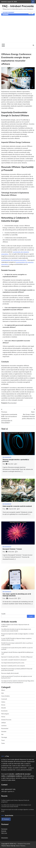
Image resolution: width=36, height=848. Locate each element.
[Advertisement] (18, 30)
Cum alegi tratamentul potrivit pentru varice (12, 662)
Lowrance (3, 725)
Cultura (3, 702)
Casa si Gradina (5, 696)
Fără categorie (5, 713)
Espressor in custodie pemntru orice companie (13, 665)
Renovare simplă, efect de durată (10, 673)
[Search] (33, 45)
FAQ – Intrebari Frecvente (18, 6)
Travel (3, 740)
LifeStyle (3, 722)
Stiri (2, 734)
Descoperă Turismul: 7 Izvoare (12, 549)
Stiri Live (4, 833)
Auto (2, 693)
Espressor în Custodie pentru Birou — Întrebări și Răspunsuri (17, 657)
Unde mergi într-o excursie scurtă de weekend (17, 506)
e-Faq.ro (4, 759)
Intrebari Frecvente (6, 719)
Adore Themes (20, 846)
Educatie (3, 707)
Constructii (4, 699)
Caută (3, 614)
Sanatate (3, 731)
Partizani (4, 829)
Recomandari (12, 403)
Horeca (3, 716)
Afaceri (3, 690)
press (4, 509)
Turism (3, 743)
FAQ (4, 464)
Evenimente (4, 711)
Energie (3, 831)
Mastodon (4, 838)
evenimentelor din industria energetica (13, 260)
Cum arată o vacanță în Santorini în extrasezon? (14, 659)
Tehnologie (4, 737)
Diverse (3, 705)
